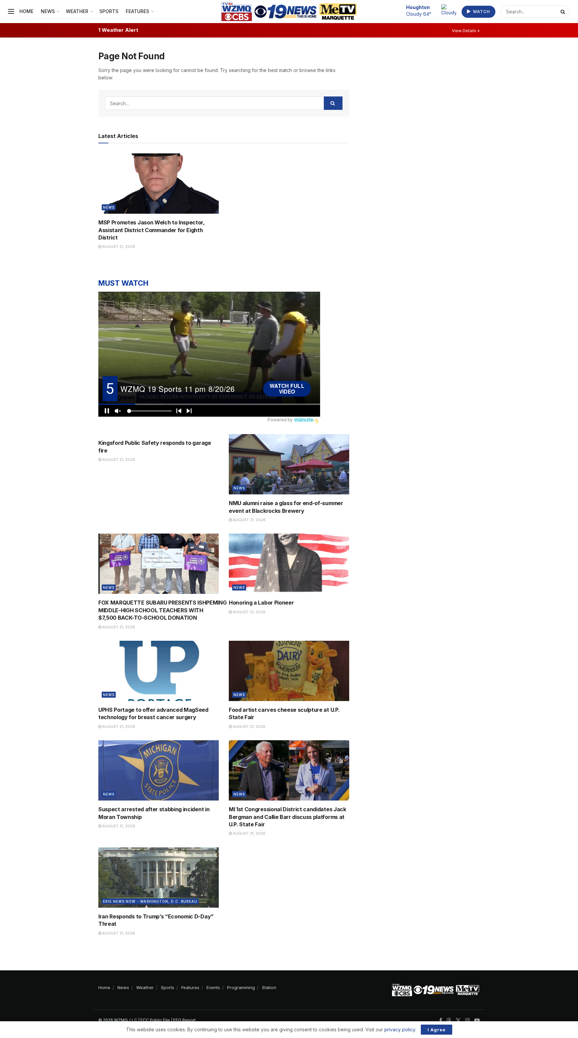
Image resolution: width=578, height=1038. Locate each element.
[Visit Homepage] (289, 11)
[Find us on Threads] (449, 1020)
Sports (108, 11)
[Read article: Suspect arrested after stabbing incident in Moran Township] (158, 770)
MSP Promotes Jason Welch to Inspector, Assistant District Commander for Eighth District (151, 230)
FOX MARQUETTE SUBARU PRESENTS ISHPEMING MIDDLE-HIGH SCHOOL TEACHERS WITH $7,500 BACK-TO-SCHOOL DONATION (162, 610)
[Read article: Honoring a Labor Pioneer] (289, 564)
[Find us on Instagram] (467, 1020)
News (48, 11)
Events (213, 987)
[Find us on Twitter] (458, 1020)
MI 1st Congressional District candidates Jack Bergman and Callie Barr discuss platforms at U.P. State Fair (287, 817)
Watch (481, 11)
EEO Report (184, 1020)
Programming (241, 987)
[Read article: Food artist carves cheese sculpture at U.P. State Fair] (289, 671)
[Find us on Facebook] (440, 1020)
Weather (77, 11)
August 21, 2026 (118, 246)
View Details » (466, 30)
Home (26, 11)
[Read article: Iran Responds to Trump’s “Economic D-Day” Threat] (158, 877)
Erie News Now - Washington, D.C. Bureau (150, 901)
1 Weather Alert (118, 30)
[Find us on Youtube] (477, 1020)
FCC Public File (155, 1020)
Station (269, 987)
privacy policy (399, 1029)
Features (137, 11)
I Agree (436, 1029)
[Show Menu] (11, 11)
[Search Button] (563, 11)
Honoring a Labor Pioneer (261, 602)
